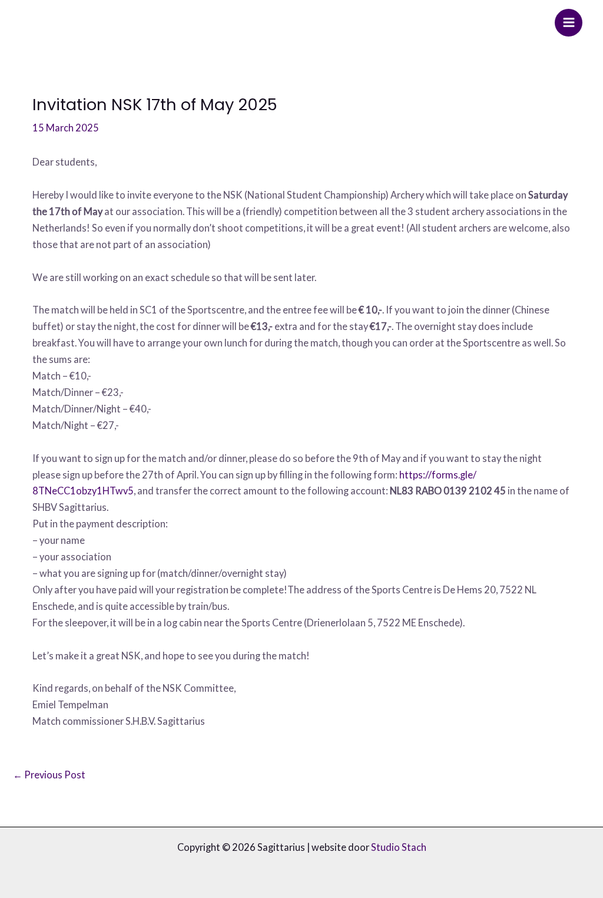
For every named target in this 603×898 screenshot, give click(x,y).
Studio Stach (398, 847)
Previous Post (49, 774)
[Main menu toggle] (568, 23)
